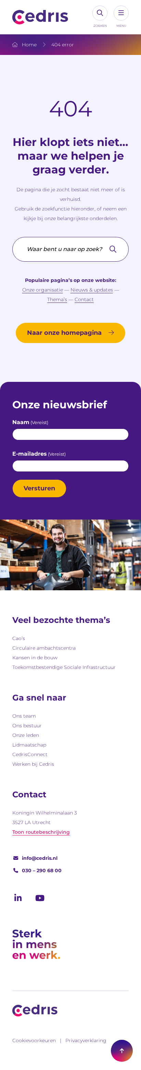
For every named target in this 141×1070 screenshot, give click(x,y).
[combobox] (70, 249)
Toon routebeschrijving (41, 832)
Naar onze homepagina (64, 333)
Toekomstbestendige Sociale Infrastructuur (64, 667)
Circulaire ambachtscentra (44, 648)
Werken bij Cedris (33, 764)
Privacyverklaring (85, 1040)
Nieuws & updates (91, 290)
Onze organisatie (42, 290)
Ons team (24, 716)
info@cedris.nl (39, 858)
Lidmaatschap (29, 745)
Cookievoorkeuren (34, 1040)
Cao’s (18, 638)
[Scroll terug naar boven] (122, 1051)
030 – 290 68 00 (42, 870)
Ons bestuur (27, 725)
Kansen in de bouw (34, 657)
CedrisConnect (30, 754)
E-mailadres (39, 454)
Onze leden (25, 735)
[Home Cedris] (40, 17)
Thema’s (57, 299)
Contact (84, 299)
